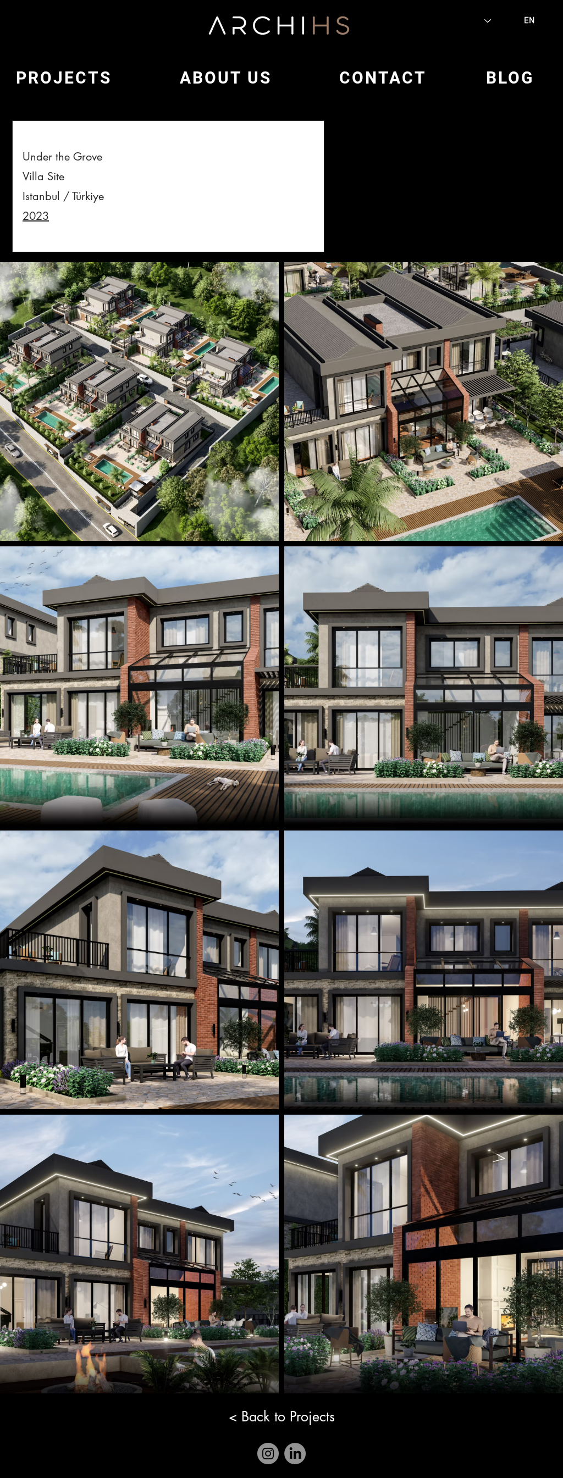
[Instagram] (268, 1453)
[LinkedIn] (295, 1453)
